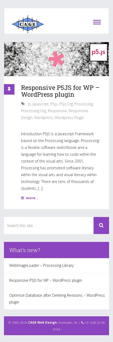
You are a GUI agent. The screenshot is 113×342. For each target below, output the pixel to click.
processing (84, 103)
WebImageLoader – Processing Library (41, 265)
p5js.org (66, 103)
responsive (57, 110)
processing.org (33, 110)
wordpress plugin (69, 117)
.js (29, 103)
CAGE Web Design (42, 322)
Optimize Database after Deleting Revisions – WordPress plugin (57, 299)
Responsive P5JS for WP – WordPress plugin (60, 91)
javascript (41, 103)
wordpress (43, 117)
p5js (53, 103)
